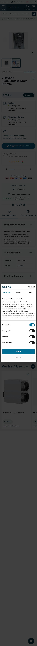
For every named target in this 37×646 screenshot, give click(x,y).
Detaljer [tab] (18, 292)
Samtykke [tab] (6, 292)
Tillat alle (18, 351)
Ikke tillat (18, 357)
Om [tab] (30, 292)
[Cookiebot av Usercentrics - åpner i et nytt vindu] (26, 287)
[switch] (32, 330)
